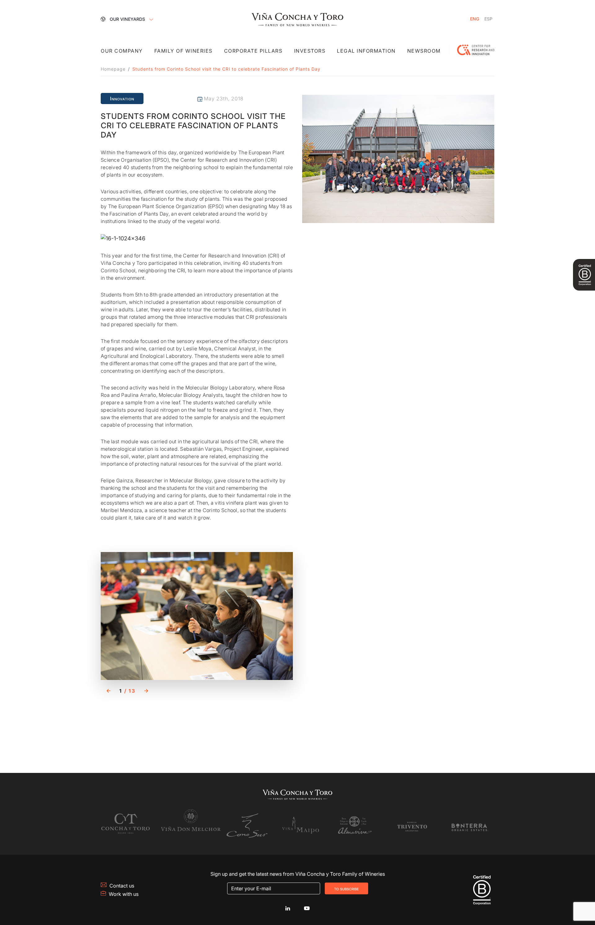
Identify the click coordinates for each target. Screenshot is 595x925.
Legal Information (366, 51)
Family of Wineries (183, 51)
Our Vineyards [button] (128, 19)
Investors (310, 51)
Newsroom (424, 51)
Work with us (124, 894)
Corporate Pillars (253, 51)
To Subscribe (346, 888)
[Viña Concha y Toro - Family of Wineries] (297, 18)
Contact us (121, 886)
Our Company (122, 51)
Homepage (113, 69)
